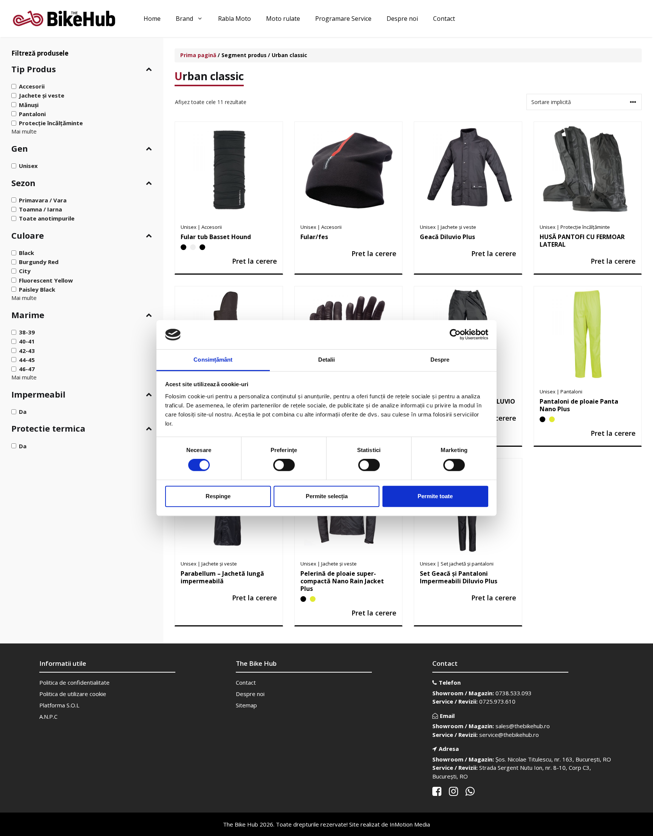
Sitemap (246, 705)
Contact (444, 18)
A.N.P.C (48, 716)
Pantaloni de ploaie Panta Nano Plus (579, 405)
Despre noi (402, 18)
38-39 (27, 332)
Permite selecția (327, 496)
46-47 (27, 369)
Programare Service (343, 18)
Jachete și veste (41, 95)
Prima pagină (198, 55)
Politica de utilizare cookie (72, 694)
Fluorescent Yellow (46, 280)
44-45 (27, 360)
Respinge (218, 496)
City (25, 271)
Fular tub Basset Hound (216, 237)
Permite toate (435, 496)
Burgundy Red (39, 262)
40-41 (27, 341)
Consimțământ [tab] (212, 359)
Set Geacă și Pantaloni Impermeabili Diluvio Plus (458, 577)
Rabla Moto (234, 18)
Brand (184, 18)
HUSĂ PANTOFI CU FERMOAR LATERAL (582, 240)
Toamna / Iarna (40, 209)
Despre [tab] (440, 359)
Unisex (28, 165)
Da (22, 411)
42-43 (27, 350)
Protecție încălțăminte (51, 123)
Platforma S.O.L (59, 705)
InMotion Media (410, 824)
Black (26, 252)
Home (152, 18)
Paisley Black (37, 289)
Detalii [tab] (326, 359)
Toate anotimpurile (46, 218)
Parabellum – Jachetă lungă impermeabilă (222, 577)
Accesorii (32, 86)
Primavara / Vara (43, 200)
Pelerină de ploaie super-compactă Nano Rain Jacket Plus (342, 581)
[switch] (284, 465)
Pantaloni (32, 114)
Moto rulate (283, 18)
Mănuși (29, 104)
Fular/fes (314, 237)
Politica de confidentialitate (74, 682)
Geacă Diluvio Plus (447, 237)
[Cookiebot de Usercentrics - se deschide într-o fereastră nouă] (455, 334)
